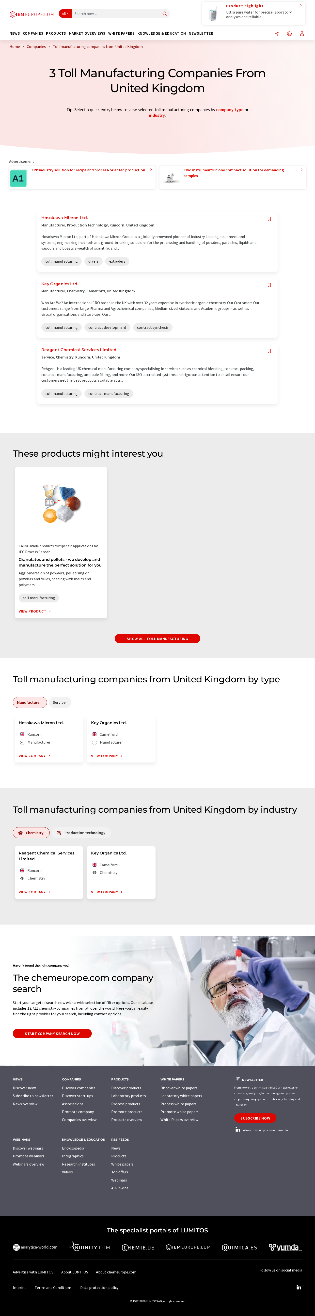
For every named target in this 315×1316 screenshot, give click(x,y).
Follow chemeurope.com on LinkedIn (264, 1130)
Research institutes (78, 1164)
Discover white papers (178, 1087)
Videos (67, 1171)
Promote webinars (28, 1155)
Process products (125, 1103)
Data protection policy (99, 1287)
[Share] (276, 34)
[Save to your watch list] (269, 219)
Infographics (73, 1155)
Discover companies (78, 1087)
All (64, 13)
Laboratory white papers (181, 1095)
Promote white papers (179, 1111)
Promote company (78, 1111)
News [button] (15, 33)
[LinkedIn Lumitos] (298, 1287)
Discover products (126, 1087)
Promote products (126, 1111)
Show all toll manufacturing (157, 638)
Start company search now (52, 1033)
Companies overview (79, 1119)
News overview (25, 1103)
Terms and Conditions (53, 1287)
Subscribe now (255, 1118)
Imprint (19, 1287)
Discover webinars (28, 1148)
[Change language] (289, 34)
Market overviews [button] (87, 33)
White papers (122, 1164)
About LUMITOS (74, 1272)
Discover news (24, 1087)
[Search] (164, 14)
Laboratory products (128, 1095)
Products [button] (56, 33)
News (115, 1148)
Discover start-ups (77, 1095)
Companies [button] (33, 33)
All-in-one (119, 1187)
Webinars (119, 1180)
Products (118, 1155)
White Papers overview (179, 1119)
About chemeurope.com (116, 1272)
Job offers (119, 1171)
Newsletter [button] (201, 33)
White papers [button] (121, 33)
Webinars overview (28, 1164)
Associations (72, 1103)
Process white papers (178, 1103)
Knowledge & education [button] (162, 33)
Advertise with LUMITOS (33, 1272)
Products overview (126, 1119)
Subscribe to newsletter (33, 1095)
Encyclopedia (73, 1148)
